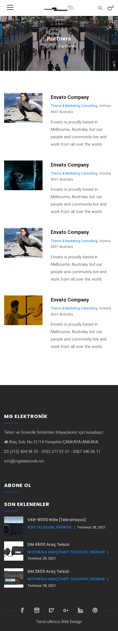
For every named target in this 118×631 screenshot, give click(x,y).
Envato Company (70, 97)
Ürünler (63, 527)
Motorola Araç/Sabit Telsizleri (57, 552)
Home (49, 46)
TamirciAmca (48, 621)
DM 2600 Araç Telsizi (48, 571)
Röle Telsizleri (40, 527)
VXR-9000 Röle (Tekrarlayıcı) (56, 519)
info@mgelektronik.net (24, 461)
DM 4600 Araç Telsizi (48, 544)
